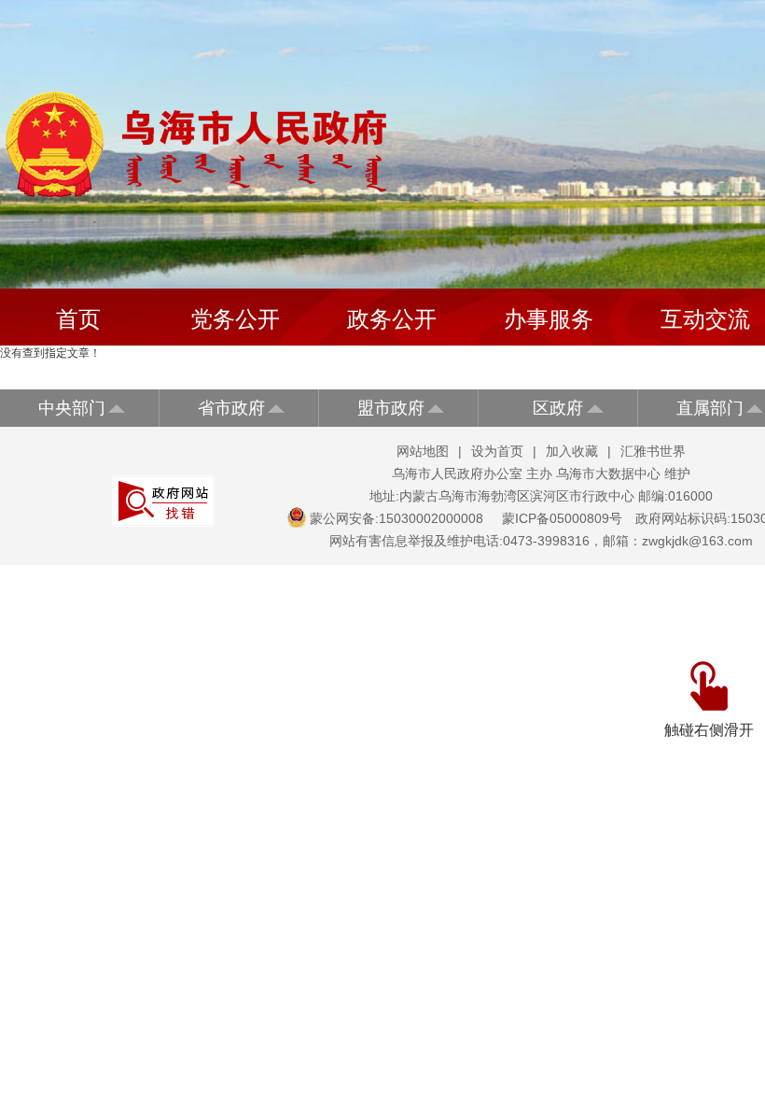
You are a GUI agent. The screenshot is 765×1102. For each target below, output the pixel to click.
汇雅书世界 (653, 451)
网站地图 (422, 451)
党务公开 (235, 319)
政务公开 (392, 319)
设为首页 (497, 451)
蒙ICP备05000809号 (562, 518)
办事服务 (548, 319)
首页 (78, 319)
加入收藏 (572, 451)
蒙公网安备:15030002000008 (396, 518)
